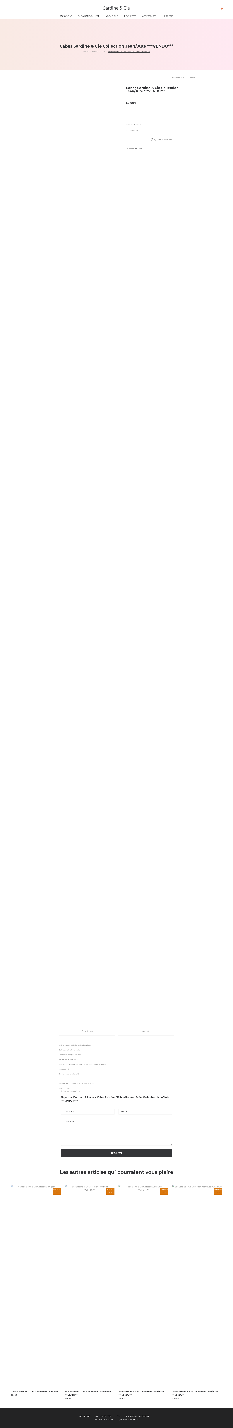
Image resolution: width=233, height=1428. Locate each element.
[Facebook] (193, 1418)
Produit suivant (189, 77)
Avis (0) (145, 1031)
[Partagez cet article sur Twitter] (130, 153)
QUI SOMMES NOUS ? (129, 1419)
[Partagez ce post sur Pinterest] (133, 153)
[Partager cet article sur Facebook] (126, 153)
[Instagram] (197, 1418)
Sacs (140, 148)
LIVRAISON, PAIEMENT (137, 1416)
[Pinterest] (202, 1418)
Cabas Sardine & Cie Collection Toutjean (34, 1391)
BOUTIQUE (84, 1416)
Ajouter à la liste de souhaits (128, 116)
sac (136, 148)
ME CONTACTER (103, 1416)
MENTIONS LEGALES (103, 1419)
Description (87, 1031)
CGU (119, 1416)
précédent (176, 77)
